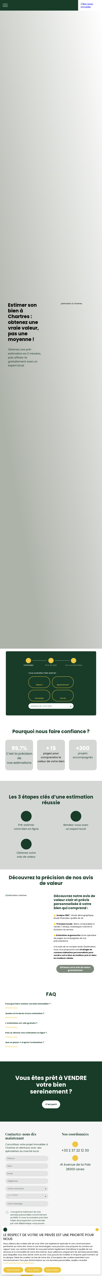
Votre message (14, 1203)
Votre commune (16, 1188)
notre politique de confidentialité (18, 1263)
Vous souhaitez (12, 1195)
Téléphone (12, 1181)
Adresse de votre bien (41, 706)
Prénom (11, 1158)
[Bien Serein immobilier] (90, 5)
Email (9, 1173)
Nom (9, 1166)
